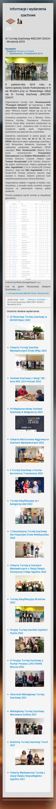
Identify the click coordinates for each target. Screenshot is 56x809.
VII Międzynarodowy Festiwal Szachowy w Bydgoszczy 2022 (26, 410)
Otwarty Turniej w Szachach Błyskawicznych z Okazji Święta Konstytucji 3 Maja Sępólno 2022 (28, 568)
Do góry (49, 803)
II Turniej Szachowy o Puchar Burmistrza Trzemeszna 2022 (26, 472)
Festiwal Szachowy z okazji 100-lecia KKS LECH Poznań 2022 (27, 380)
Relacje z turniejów (25, 51)
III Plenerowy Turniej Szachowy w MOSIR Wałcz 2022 (28, 318)
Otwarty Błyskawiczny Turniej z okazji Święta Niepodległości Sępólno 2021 (27, 776)
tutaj (38, 282)
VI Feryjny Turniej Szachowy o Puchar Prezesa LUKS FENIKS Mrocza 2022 (26, 663)
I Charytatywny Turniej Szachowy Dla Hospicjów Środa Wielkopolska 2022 (29, 534)
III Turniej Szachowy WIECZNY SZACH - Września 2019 (29, 293)
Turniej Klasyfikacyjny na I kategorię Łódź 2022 (24, 502)
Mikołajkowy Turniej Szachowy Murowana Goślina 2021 (27, 713)
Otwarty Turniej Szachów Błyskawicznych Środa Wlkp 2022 (28, 349)
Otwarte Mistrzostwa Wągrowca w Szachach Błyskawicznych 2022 (29, 441)
